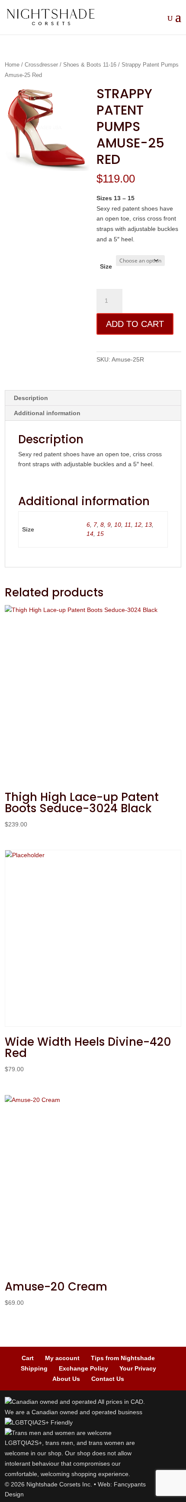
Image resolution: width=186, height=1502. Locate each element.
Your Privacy (137, 1368)
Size (106, 266)
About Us (66, 1378)
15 (100, 533)
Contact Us (107, 1378)
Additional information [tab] (47, 413)
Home (12, 64)
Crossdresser (41, 64)
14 (90, 533)
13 (148, 524)
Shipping (34, 1368)
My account (62, 1358)
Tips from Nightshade (123, 1358)
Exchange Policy (83, 1368)
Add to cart (135, 324)
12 (138, 524)
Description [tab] (31, 397)
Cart (28, 1358)
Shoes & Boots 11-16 (89, 64)
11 (128, 524)
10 (117, 524)
